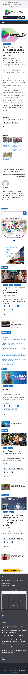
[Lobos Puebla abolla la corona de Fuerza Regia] (14, 439)
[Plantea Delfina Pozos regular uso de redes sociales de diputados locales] (5, 558)
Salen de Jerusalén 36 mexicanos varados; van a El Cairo (7, 160)
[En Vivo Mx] (3, 22)
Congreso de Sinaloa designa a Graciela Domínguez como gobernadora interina (14, 290)
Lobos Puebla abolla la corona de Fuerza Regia (12, 452)
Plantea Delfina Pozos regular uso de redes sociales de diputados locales (18, 556)
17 (6, 603)
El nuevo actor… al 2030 (16, 423)
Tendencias (11, 512)
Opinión (11, 386)
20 (17, 603)
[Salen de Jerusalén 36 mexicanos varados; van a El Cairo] (7, 154)
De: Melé (6, 389)
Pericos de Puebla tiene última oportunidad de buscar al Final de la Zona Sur (18, 487)
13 (17, 600)
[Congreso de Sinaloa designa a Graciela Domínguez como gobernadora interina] (14, 276)
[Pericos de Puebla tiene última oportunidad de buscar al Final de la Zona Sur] (5, 488)
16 (2, 603)
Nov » (6, 611)
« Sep (2, 611)
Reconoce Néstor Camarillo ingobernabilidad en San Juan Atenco (13, 175)
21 (20, 603)
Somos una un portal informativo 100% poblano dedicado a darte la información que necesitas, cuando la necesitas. (12, 582)
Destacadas (5, 284)
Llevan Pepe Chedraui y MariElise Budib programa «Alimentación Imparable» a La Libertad (17, 146)
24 (6, 605)
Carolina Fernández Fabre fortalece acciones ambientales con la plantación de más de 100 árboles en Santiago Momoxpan (13, 355)
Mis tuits (3, 659)
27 (17, 605)
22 (24, 603)
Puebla (9, 43)
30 (2, 608)
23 (2, 605)
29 (24, 605)
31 (6, 608)
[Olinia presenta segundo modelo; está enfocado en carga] (5, 325)
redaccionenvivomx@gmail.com (8, 585)
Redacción (14, 58)
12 (13, 600)
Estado (4, 43)
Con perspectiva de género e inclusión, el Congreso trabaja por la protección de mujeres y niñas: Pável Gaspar (13, 348)
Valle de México (17, 284)
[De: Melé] (14, 377)
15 (24, 600)
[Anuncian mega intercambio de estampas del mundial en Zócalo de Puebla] (7, 139)
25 (10, 605)
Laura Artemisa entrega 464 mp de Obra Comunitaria (13, 352)
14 (20, 600)
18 (10, 603)
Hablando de (5, 386)
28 (20, 605)
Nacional (11, 284)
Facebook (3, 615)
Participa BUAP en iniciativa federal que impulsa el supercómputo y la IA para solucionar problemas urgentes (13, 520)
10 (6, 600)
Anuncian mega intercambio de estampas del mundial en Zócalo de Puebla (7, 145)
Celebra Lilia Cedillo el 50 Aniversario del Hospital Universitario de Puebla (13, 170)
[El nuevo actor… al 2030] (5, 424)
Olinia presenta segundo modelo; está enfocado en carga (17, 324)
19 (13, 603)
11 (10, 600)
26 (13, 605)
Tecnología (5, 512)
